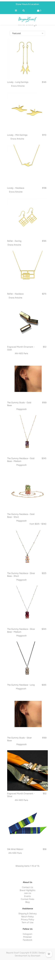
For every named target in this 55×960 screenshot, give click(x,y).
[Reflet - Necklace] (27, 271)
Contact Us (27, 887)
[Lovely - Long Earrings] (27, 59)
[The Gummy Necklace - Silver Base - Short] (27, 550)
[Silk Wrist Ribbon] (27, 826)
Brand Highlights (27, 890)
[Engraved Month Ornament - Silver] (27, 770)
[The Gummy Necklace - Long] (27, 662)
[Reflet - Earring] (27, 218)
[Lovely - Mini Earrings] (27, 112)
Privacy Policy (27, 919)
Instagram (27, 934)
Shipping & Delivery (27, 913)
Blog (27, 902)
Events (27, 896)
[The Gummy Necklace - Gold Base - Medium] (27, 435)
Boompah (35, 955)
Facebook (27, 940)
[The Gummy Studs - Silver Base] (27, 715)
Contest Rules (27, 899)
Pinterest (27, 937)
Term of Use (27, 922)
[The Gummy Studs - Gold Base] (27, 379)
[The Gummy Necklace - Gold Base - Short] (27, 491)
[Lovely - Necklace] (27, 165)
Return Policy (27, 916)
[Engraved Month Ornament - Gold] (27, 324)
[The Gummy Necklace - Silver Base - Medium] (27, 606)
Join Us (27, 893)
